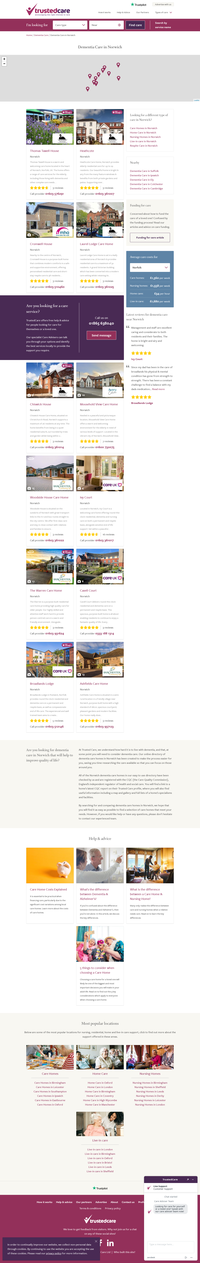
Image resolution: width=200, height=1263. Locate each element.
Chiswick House (40, 404)
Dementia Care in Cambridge (146, 188)
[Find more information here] (171, 1218)
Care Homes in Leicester (50, 1087)
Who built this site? (124, 1252)
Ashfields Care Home (94, 683)
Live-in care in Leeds (100, 1167)
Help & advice (64, 1202)
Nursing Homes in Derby (150, 1096)
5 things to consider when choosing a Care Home (97, 970)
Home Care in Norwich (143, 132)
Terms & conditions (90, 1208)
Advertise (101, 1202)
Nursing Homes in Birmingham (150, 1083)
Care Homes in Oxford (50, 1104)
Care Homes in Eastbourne (50, 1100)
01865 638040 (101, 323)
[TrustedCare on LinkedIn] (110, 1243)
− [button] (4, 64)
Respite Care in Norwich (144, 146)
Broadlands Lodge (42, 683)
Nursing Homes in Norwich (145, 137)
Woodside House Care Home (49, 497)
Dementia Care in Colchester (146, 184)
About (114, 1202)
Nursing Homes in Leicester (150, 1100)
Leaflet (196, 100)
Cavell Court (88, 590)
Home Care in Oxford (100, 1083)
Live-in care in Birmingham (100, 1154)
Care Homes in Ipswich (50, 1096)
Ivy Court (86, 497)
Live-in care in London (100, 1149)
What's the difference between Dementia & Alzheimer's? (94, 894)
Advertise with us (163, 4)
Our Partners (142, 12)
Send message (101, 335)
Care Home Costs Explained (48, 889)
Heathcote (87, 150)
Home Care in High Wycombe (100, 1100)
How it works (104, 12)
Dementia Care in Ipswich (144, 175)
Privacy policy (113, 1208)
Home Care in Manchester (100, 1104)
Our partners (84, 1202)
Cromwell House (41, 244)
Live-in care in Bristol (100, 1162)
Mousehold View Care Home (99, 404)
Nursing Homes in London (150, 1104)
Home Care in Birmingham (100, 1091)
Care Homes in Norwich (143, 128)
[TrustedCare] (48, 9)
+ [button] (4, 59)
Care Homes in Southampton (50, 1091)
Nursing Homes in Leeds (150, 1091)
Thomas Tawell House (44, 150)
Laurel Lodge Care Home (96, 244)
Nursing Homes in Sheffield (150, 1087)
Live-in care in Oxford (100, 1158)
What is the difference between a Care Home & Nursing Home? (146, 894)
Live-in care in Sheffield (100, 1171)
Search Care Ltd (101, 1252)
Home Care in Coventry (100, 1096)
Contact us (128, 1202)
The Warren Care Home (46, 590)
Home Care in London (100, 1087)
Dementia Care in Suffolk (144, 171)
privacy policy (53, 1253)
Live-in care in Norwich (143, 141)
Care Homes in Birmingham (50, 1083)
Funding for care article (150, 237)
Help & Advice (123, 12)
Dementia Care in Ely (142, 180)
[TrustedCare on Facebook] (100, 1243)
